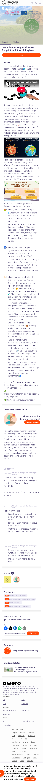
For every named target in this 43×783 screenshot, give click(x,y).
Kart (4, 721)
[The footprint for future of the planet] (16, 580)
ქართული (33, 748)
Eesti (13, 736)
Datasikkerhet (26, 710)
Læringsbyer (7, 725)
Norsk (29, 754)
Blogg (23, 700)
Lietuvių (23, 733)
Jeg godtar (30, 779)
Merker (16, 42)
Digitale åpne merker (28, 721)
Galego (33, 742)
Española (21, 736)
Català (35, 758)
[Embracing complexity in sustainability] (7, 580)
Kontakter (25, 704)
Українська (16, 742)
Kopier (33, 633)
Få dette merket (32, 422)
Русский (15, 739)
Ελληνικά (15, 745)
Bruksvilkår (6, 714)
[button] (6, 628)
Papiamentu (16, 758)
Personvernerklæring (9, 710)
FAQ (4, 704)
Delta (21, 55)
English (14, 733)
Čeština (14, 761)
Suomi (14, 751)
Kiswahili (30, 761)
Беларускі (26, 758)
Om (4, 700)
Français (23, 748)
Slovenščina (25, 739)
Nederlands (31, 736)
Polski (22, 761)
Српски (36, 754)
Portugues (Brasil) (18, 754)
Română (15, 748)
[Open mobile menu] (40, 3)
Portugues (22, 751)
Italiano (25, 742)
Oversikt (5, 42)
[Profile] (36, 3)
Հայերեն (33, 745)
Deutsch (31, 733)
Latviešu (24, 745)
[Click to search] (32, 3)
